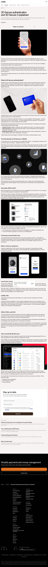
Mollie (2, 484)
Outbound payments (17, 502)
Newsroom (15, 539)
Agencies (15, 519)
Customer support (16, 527)
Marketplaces (15, 511)
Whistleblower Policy (37, 554)
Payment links (16, 493)
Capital (14, 500)
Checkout (15, 492)
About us (15, 536)
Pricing (14, 541)
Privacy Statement (19, 554)
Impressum (44, 554)
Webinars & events (30, 522)
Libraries (27, 509)
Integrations (28, 507)
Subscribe (18, 413)
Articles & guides (29, 515)
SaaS (14, 513)
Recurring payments (17, 497)
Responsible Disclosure (28, 554)
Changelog (28, 503)
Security (14, 542)
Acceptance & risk (16, 503)
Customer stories (29, 519)
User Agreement (12, 554)
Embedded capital (29, 499)
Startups (14, 521)
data (25, 85)
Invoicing (14, 498)
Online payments (16, 490)
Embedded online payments (29, 491)
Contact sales (16, 528)
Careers (14, 537)
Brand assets (28, 517)
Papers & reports (29, 520)
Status (27, 511)
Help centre (15, 525)
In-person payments (17, 495)
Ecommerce (15, 508)
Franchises (15, 509)
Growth (2, 7)
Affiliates (15, 517)
